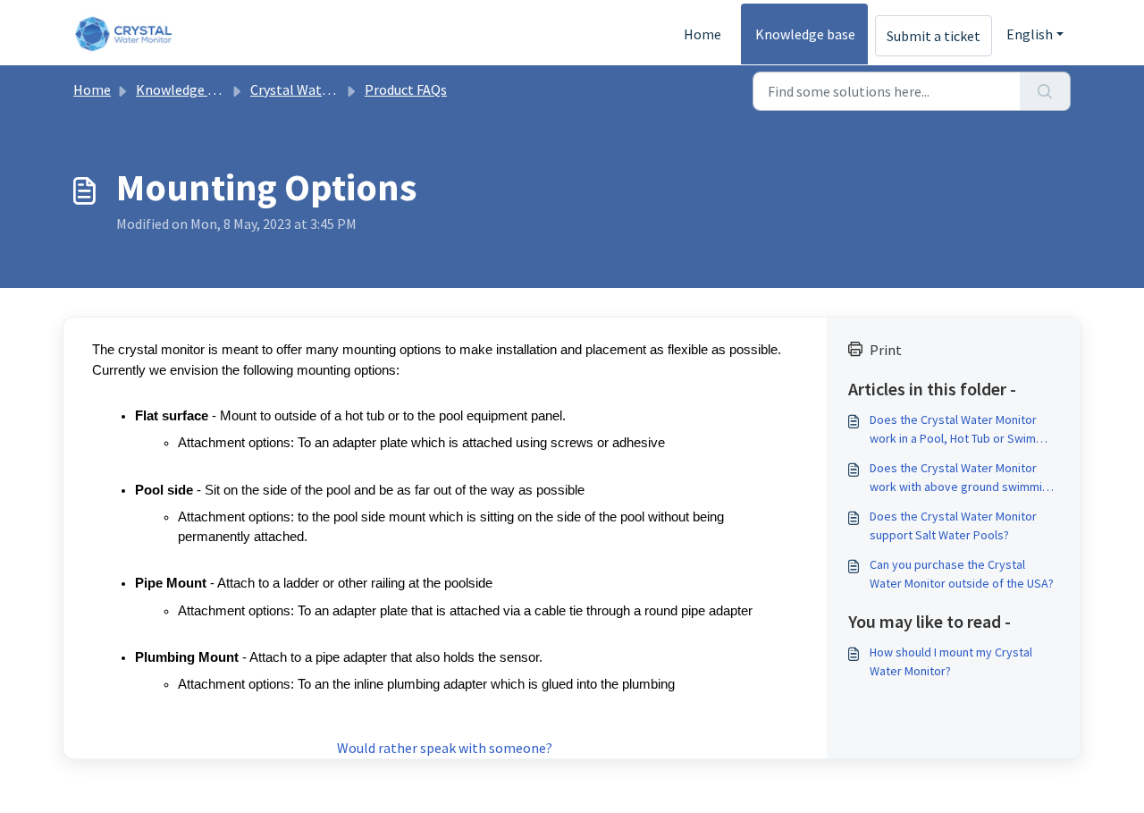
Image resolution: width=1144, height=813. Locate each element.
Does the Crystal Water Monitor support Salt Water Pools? (953, 525)
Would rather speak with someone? (444, 748)
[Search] (1045, 91)
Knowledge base (805, 34)
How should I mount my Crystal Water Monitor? (951, 661)
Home (702, 34)
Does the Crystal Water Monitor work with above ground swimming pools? (963, 478)
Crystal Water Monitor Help (334, 89)
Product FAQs (406, 89)
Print (886, 350)
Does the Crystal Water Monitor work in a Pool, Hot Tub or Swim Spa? (953, 429)
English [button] (1029, 34)
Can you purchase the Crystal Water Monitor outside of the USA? (962, 573)
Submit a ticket (933, 36)
